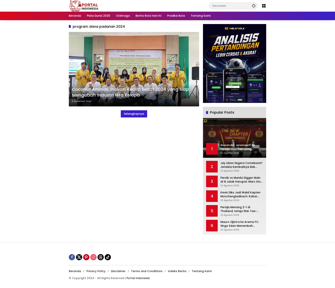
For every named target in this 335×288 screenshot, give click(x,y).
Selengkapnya (134, 114)
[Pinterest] (86, 257)
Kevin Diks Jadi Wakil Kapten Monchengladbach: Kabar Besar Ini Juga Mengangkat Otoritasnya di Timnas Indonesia (240, 194)
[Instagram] (93, 257)
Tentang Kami (202, 271)
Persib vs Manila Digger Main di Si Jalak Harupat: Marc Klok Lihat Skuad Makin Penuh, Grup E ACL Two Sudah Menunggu (241, 180)
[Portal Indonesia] (84, 6)
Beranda (75, 271)
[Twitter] (79, 257)
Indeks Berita (177, 271)
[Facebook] (72, 257)
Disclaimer (118, 271)
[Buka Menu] (264, 5)
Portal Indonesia (138, 278)
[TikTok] (108, 257)
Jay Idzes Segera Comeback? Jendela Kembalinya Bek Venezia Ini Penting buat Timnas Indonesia (241, 165)
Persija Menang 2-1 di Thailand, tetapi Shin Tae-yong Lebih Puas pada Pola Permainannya (239, 209)
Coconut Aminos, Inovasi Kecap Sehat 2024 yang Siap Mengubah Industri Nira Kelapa (130, 92)
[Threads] (101, 257)
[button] (254, 6)
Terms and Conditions (146, 271)
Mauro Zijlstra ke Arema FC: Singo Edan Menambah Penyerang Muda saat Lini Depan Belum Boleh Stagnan (240, 224)
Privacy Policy (95, 271)
